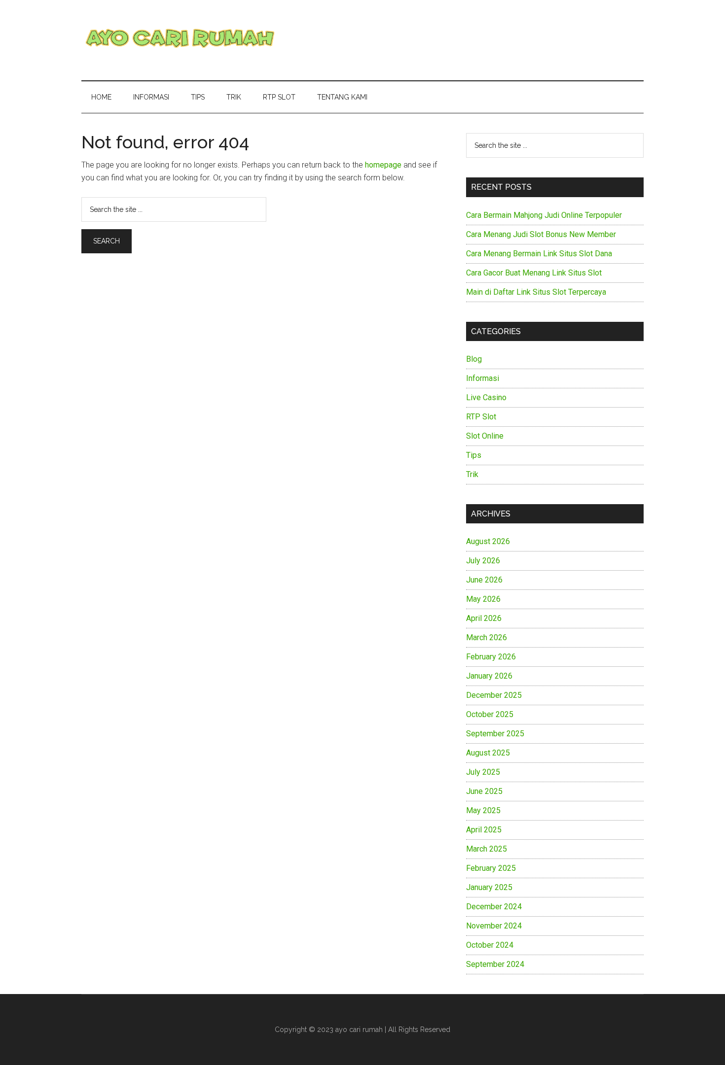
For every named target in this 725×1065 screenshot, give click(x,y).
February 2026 (491, 656)
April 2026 (484, 618)
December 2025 (494, 695)
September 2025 (495, 733)
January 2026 (489, 676)
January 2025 (489, 887)
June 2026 (484, 579)
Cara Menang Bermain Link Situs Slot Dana (539, 253)
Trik (472, 474)
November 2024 (494, 925)
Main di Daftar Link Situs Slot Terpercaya (536, 292)
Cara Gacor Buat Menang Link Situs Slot (534, 272)
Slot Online (485, 436)
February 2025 (491, 868)
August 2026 (488, 541)
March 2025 (486, 849)
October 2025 (489, 714)
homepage (383, 165)
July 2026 (483, 560)
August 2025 (488, 752)
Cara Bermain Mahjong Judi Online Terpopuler (544, 215)
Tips (473, 455)
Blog (474, 359)
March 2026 (486, 637)
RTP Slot (481, 416)
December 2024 (494, 906)
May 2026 (483, 599)
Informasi (482, 378)
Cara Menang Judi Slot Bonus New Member (541, 234)
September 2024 (495, 964)
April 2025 (484, 829)
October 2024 (489, 945)
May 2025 (483, 810)
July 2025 (483, 772)
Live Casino (486, 397)
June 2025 (484, 791)
